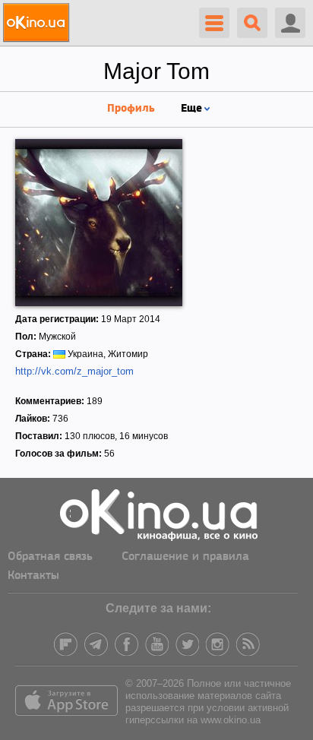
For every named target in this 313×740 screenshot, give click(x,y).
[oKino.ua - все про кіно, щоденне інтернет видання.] (38, 23)
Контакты (33, 576)
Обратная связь (50, 557)
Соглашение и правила (185, 557)
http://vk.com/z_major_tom (74, 371)
